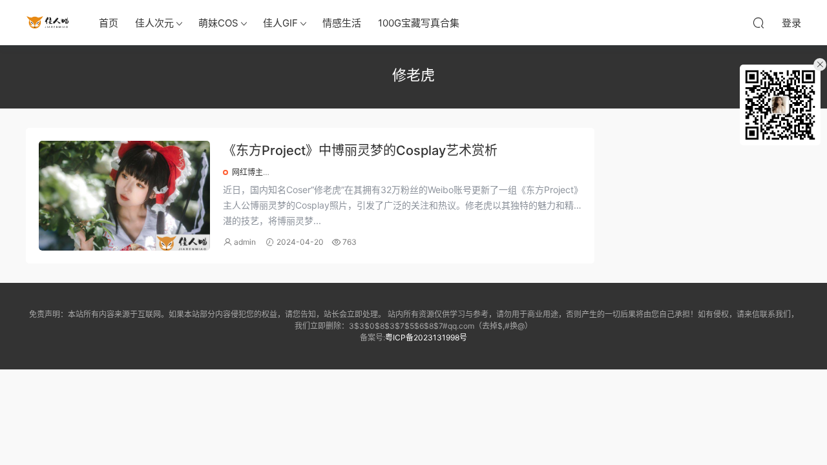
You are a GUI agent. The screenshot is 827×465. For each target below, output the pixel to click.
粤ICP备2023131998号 (426, 337)
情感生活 (341, 23)
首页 (108, 23)
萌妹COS (218, 23)
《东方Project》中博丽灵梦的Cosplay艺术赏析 (360, 150)
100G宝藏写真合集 (418, 23)
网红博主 (247, 172)
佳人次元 (154, 23)
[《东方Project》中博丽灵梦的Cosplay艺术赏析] (124, 196)
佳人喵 (48, 22)
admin (245, 242)
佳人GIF (280, 23)
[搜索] (758, 22)
